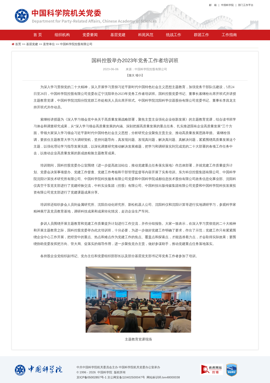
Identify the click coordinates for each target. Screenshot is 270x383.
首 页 (37, 35)
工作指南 (229, 35)
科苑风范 (145, 35)
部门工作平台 (245, 5)
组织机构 (62, 35)
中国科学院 (227, 5)
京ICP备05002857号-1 (92, 377)
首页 (18, 44)
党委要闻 (90, 35)
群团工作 (201, 35)
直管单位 (49, 44)
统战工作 (173, 35)
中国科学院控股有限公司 (76, 44)
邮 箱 (213, 5)
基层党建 (118, 35)
